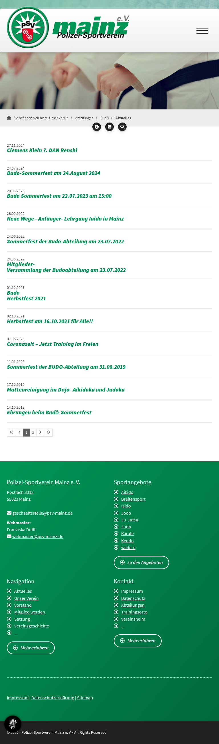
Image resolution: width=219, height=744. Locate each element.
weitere (128, 547)
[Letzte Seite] (48, 433)
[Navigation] (202, 30)
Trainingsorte (134, 612)
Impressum (132, 591)
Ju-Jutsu (129, 520)
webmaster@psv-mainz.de (37, 536)
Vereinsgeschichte (31, 626)
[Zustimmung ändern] (12, 724)
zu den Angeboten (145, 562)
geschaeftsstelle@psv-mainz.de (42, 513)
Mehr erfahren (34, 648)
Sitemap (85, 697)
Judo (126, 526)
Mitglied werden (29, 612)
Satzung (22, 619)
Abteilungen (84, 117)
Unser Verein (58, 117)
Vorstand (23, 605)
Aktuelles (123, 117)
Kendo (127, 540)
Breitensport (133, 499)
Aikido (127, 492)
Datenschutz (133, 598)
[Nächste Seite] (40, 433)
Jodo (126, 513)
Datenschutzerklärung (52, 697)
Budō (104, 117)
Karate (127, 533)
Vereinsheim (133, 619)
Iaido (126, 506)
